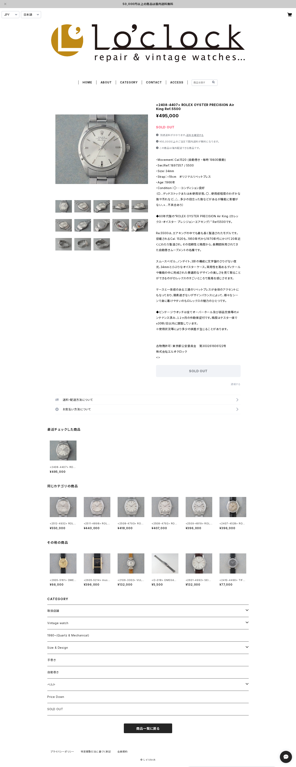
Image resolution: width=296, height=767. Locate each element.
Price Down (55, 696)
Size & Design (57, 647)
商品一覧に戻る (148, 728)
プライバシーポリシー (62, 751)
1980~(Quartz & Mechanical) (68, 635)
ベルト (51, 684)
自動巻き (53, 672)
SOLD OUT (55, 709)
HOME (87, 82)
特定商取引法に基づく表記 (96, 751)
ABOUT (106, 82)
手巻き (51, 660)
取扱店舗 (53, 610)
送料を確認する (195, 135)
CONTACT (154, 82)
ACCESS (176, 82)
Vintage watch (57, 623)
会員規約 (122, 751)
